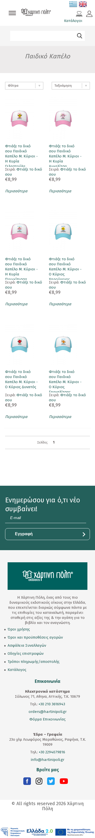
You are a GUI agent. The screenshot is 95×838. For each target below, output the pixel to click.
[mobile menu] (12, 13)
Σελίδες (42, 442)
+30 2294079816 (51, 752)
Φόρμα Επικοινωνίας (47, 719)
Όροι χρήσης (19, 629)
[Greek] (73, 5)
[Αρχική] (36, 13)
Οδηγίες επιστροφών (26, 653)
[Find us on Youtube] (64, 782)
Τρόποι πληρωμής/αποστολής (34, 661)
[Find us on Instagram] (39, 782)
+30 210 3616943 (52, 704)
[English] (83, 5)
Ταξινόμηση (63, 85)
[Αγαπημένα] (79, 14)
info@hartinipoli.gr (47, 759)
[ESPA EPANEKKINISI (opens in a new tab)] (47, 832)
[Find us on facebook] (27, 782)
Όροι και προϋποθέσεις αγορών (35, 637)
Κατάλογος (17, 669)
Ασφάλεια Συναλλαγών (27, 645)
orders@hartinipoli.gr (48, 711)
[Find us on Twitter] (51, 782)
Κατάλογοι (73, 20)
